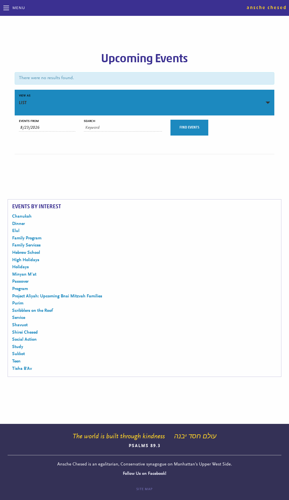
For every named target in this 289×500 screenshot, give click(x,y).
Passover (20, 281)
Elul (15, 231)
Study (17, 347)
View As (24, 95)
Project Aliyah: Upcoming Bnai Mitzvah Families (57, 296)
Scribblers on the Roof (32, 310)
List (23, 102)
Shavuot (20, 325)
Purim (17, 303)
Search (89, 121)
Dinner (18, 224)
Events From (29, 121)
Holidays (20, 267)
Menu (18, 8)
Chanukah (22, 216)
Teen (16, 361)
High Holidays (25, 260)
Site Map (144, 489)
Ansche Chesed (267, 7)
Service (18, 318)
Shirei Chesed (25, 332)
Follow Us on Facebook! (144, 473)
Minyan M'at (24, 274)
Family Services (26, 245)
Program (20, 289)
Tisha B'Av (22, 368)
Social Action (24, 339)
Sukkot (18, 354)
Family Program (26, 238)
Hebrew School (26, 252)
